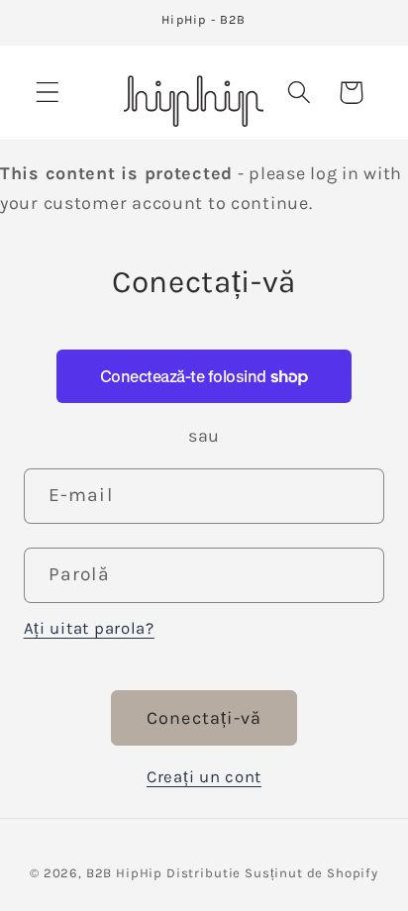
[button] (48, 92)
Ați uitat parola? (89, 628)
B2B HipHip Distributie (163, 872)
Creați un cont (204, 776)
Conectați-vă (204, 718)
